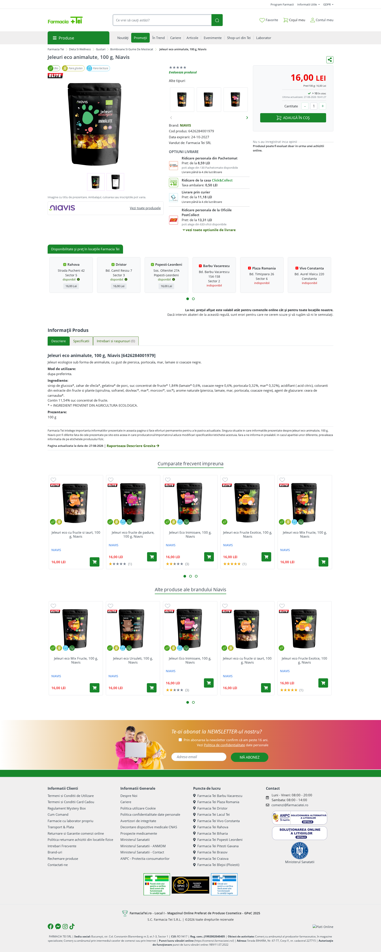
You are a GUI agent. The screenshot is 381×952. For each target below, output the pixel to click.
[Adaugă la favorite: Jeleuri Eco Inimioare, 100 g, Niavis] (167, 479)
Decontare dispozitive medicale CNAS (148, 827)
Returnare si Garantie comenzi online (76, 833)
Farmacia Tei (56, 49)
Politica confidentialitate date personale (150, 814)
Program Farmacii (282, 4)
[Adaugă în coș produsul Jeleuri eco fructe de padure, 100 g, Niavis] (152, 556)
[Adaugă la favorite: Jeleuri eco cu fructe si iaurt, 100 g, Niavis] (53, 479)
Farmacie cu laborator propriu (70, 821)
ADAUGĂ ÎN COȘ (296, 117)
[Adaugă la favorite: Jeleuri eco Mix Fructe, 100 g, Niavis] (282, 479)
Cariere (125, 802)
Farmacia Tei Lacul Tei (213, 814)
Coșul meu (296, 20)
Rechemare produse (63, 858)
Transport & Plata (61, 827)
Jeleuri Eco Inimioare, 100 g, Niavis (190, 534)
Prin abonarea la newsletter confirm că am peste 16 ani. (226, 740)
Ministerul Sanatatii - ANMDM (143, 846)
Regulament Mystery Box (67, 808)
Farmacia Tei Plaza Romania (218, 802)
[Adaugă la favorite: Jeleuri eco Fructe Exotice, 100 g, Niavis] (225, 479)
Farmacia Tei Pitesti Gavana (218, 846)
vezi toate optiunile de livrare (210, 230)
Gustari (100, 49)
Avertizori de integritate (138, 821)
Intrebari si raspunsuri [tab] (116, 341)
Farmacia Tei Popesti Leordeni (220, 839)
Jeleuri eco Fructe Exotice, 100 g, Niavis (247, 534)
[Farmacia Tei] (65, 20)
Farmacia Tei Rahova (212, 827)
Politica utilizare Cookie (138, 808)
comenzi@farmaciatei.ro (289, 805)
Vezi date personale (232, 745)
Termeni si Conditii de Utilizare (71, 795)
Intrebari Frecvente (62, 846)
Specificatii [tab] (81, 341)
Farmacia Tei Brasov (212, 852)
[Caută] (216, 20)
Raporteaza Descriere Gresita (131, 445)
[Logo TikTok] (72, 926)
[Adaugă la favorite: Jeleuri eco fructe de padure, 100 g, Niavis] (110, 479)
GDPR (327, 4)
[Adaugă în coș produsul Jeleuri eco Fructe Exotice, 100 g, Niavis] (266, 556)
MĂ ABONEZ (250, 757)
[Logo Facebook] (50, 926)
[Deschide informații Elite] (55, 485)
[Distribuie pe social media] (329, 59)
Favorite (271, 20)
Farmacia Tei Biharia (212, 833)
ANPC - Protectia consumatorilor (145, 858)
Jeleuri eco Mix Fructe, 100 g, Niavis (305, 534)
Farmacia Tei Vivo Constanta (218, 821)
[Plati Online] (323, 926)
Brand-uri (55, 852)
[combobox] (162, 20)
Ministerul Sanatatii (135, 839)
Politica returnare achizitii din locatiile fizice (80, 839)
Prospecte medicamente (138, 833)
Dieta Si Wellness (80, 49)
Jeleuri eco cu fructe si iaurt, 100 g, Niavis (76, 534)
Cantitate (291, 106)
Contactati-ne (58, 864)
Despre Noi (128, 795)
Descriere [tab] (58, 341)
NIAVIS (185, 125)
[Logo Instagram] (65, 926)
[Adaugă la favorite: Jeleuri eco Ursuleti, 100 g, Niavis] (110, 605)
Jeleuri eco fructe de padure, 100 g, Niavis (133, 534)
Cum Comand (58, 814)
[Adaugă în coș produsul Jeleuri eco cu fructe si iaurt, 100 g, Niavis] (94, 562)
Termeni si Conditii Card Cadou (71, 802)
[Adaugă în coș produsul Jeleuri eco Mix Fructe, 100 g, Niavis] (323, 562)
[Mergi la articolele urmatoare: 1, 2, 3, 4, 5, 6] (187, 298)
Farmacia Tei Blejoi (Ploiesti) (218, 864)
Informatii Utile (307, 4)
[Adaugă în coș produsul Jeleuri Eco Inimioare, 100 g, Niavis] (209, 556)
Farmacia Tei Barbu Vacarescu (219, 795)
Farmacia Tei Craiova (212, 858)
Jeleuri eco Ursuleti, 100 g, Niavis (133, 660)
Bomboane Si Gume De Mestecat (131, 49)
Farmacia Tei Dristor (212, 808)
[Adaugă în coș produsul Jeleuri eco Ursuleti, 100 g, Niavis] (152, 687)
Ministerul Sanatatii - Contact (142, 852)
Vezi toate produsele (145, 208)
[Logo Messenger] (58, 926)
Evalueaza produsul (183, 72)
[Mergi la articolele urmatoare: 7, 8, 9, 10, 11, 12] (193, 298)
